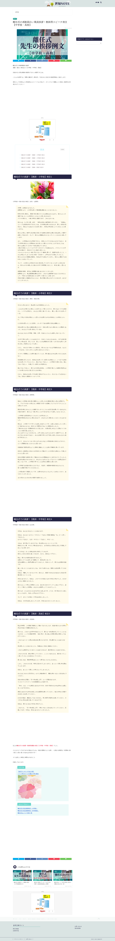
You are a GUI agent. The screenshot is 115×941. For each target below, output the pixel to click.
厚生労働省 (16, 928)
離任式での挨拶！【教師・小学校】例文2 (33, 158)
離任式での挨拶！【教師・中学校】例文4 (33, 164)
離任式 (15, 18)
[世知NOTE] (57, 6)
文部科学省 (16, 930)
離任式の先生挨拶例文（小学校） (27, 808)
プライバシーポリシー (19, 939)
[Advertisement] (42, 104)
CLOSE (62, 149)
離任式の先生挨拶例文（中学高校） (28, 810)
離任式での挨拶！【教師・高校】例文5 (32, 167)
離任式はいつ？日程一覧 (25, 813)
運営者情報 (78, 928)
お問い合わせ (78, 926)
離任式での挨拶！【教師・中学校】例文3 (33, 161)
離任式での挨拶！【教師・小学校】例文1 (33, 155)
